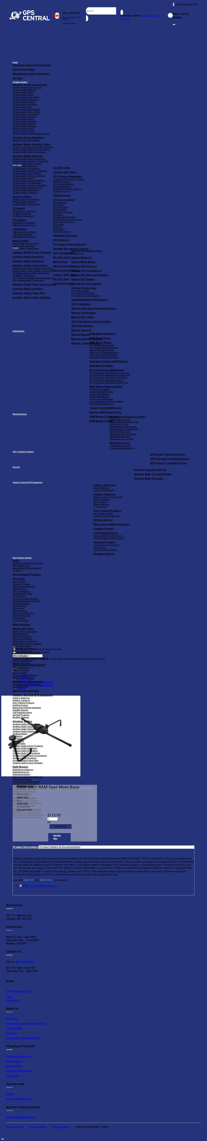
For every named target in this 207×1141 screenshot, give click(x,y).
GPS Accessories (64, 199)
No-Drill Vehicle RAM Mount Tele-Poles (108, 378)
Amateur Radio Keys (22, 107)
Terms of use (14, 1127)
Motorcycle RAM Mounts (101, 399)
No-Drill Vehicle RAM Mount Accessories (109, 373)
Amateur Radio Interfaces (25, 104)
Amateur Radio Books (23, 119)
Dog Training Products (107, 510)
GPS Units (19, 579)
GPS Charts (58, 224)
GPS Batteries (59, 210)
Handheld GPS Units (65, 235)
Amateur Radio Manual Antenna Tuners (31, 149)
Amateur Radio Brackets (24, 124)
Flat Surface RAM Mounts (101, 404)
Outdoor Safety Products (105, 550)
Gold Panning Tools (119, 424)
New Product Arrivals (22, 558)
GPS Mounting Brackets (64, 217)
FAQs (9, 997)
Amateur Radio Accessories (30, 84)
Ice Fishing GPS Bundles (83, 293)
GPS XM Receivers (62, 231)
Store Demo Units (23, 69)
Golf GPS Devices (61, 182)
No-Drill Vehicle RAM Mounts (107, 370)
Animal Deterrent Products (106, 545)
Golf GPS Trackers (62, 191)
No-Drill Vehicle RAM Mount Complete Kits (109, 375)
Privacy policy (37, 1127)
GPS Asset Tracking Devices (167, 454)
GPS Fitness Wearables (67, 176)
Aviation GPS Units (64, 172)
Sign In (10, 1094)
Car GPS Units (61, 167)
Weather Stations (104, 553)
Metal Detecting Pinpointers (123, 434)
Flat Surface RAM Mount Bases (104, 357)
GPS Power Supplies (63, 212)
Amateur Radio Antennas (28, 156)
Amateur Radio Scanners (25, 758)
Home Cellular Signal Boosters (108, 536)
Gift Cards (12, 1075)
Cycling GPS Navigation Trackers (69, 179)
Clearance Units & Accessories (32, 65)
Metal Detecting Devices (28, 681)
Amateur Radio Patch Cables (26, 112)
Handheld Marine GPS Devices (89, 299)
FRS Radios (18, 738)
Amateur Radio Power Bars (25, 760)
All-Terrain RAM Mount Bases (103, 355)
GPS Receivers (20, 611)
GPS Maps (58, 214)
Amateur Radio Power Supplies (28, 763)
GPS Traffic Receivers (63, 222)
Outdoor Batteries (104, 485)
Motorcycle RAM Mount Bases (104, 352)
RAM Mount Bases (100, 342)
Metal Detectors (120, 443)
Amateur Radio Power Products (28, 746)
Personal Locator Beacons (69, 244)
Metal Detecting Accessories (128, 416)
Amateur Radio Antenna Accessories (30, 161)
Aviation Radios (20, 734)
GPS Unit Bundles (21, 603)
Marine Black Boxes (83, 262)
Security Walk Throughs (148, 478)
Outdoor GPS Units (21, 615)
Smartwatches (21, 624)
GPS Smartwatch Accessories (67, 219)
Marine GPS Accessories (86, 250)
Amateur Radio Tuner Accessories (29, 152)
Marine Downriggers (84, 312)
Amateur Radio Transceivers (26, 753)
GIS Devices (18, 608)
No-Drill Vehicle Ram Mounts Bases (106, 380)
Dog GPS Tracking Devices (106, 516)
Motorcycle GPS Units (23, 613)
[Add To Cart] (60, 826)
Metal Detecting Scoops (121, 439)
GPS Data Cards (60, 207)
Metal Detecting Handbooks (123, 427)
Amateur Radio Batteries (24, 90)
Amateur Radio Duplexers (25, 166)
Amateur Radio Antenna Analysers (29, 159)
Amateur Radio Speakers (25, 116)
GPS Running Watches (63, 184)
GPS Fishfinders (81, 304)
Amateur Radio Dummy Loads (27, 163)
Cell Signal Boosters (105, 533)
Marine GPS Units (23, 628)
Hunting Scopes (103, 520)
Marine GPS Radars (83, 279)
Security (16, 467)
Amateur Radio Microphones (26, 109)
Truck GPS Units (20, 620)
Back (22, 688)
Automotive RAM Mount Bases (103, 348)
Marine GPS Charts (83, 317)
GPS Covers (59, 229)
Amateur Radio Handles (24, 102)
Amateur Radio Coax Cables (26, 97)
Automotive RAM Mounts (101, 392)
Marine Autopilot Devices (25, 675)
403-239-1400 (24, 961)
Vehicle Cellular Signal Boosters (108, 538)
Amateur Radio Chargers (24, 126)
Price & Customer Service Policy (26, 1023)
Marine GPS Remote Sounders (90, 275)
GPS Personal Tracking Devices (169, 458)
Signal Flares (99, 547)
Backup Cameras (101, 499)
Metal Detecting (20, 414)
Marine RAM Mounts (99, 396)
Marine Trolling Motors (23, 677)
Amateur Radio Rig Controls (26, 114)
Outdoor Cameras (104, 494)
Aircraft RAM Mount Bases (102, 345)
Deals (15, 62)
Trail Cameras (100, 507)
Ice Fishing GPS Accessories (85, 296)
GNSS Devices (62, 195)
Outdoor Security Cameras (150, 469)
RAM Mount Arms (100, 338)
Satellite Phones (103, 528)
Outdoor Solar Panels (103, 490)
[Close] (174, 24)
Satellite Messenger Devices (71, 248)
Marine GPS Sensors (84, 266)
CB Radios (17, 736)
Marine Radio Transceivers (25, 248)
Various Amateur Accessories (27, 87)
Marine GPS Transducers (86, 270)
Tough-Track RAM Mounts (105, 408)
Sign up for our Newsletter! (23, 1038)
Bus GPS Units (19, 606)
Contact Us (13, 1000)
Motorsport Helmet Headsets (111, 524)
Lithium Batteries (101, 488)
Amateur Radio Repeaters (25, 751)
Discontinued (61, 1127)
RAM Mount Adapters (102, 333)
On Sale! (18, 78)
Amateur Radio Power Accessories (30, 755)
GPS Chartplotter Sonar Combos (91, 321)
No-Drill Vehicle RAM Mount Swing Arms (108, 382)
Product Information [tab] (25, 847)
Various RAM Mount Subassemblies (106, 401)
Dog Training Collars (103, 513)
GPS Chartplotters (82, 325)
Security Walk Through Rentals (153, 474)
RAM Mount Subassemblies (106, 386)
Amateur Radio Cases (23, 95)
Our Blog (11, 1033)
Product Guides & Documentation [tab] (59, 847)
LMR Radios (18, 741)
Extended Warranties (19, 1071)
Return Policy (14, 1066)
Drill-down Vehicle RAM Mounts (108, 361)
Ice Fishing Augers (80, 291)
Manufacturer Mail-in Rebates (31, 73)
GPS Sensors (61, 240)
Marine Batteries (81, 257)
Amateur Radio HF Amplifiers (26, 140)
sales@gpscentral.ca (19, 991)
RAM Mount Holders (101, 365)
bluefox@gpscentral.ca (20, 1117)
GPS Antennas (60, 202)
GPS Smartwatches (62, 186)
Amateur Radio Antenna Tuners (32, 144)
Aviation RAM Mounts (99, 394)
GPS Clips (57, 227)
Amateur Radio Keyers (23, 129)
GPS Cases (58, 205)
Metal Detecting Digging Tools (124, 422)
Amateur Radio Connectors (26, 100)
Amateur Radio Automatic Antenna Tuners (33, 147)
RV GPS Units (19, 618)
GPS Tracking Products (23, 452)
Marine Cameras (81, 330)
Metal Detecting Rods (120, 436)
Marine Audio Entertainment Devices (93, 308)
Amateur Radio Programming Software (31, 133)
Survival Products (104, 542)
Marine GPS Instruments (86, 283)
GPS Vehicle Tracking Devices (168, 463)
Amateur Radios (20, 82)
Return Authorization (19, 1098)
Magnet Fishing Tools (120, 431)
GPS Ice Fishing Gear (84, 288)
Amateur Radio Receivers (25, 748)
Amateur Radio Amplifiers (28, 137)
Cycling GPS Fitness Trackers (67, 189)
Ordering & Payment (18, 1056)
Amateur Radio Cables (23, 92)
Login (144, 15)
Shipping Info (14, 1061)
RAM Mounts (18, 331)
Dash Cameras (100, 502)
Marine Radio (19, 743)
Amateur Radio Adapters (24, 121)
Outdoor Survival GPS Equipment (27, 482)
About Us (11, 1018)
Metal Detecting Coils (120, 419)
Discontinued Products (27, 574)
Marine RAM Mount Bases (101, 350)
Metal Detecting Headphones (124, 429)
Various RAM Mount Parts (105, 412)
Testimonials (14, 1028)
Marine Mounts (20, 673)
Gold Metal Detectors (120, 446)
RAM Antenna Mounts (99, 389)
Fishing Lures (77, 253)
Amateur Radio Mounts (23, 131)
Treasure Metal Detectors (122, 448)
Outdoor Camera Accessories (108, 497)
